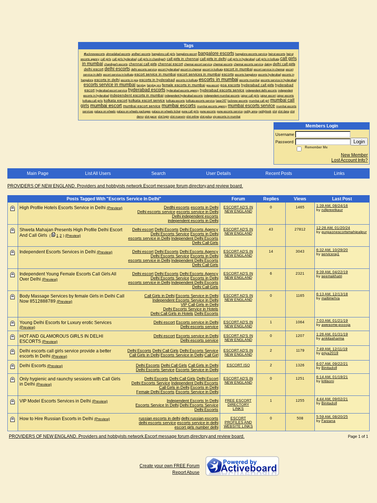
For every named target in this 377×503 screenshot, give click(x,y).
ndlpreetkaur (332, 210)
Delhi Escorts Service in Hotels (190, 309)
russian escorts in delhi (159, 418)
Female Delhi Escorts (155, 392)
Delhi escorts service (156, 212)
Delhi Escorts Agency (199, 229)
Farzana (328, 421)
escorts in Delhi (204, 207)
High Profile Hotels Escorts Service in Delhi (63, 207)
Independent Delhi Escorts (194, 238)
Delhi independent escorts (195, 216)
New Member (354, 155)
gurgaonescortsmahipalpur (344, 232)
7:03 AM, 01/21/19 (332, 321)
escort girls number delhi (196, 427)
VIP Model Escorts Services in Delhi (55, 401)
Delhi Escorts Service (170, 234)
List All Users (98, 173)
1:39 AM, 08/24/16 (332, 206)
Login (359, 141)
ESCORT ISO (238, 365)
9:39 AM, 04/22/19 (332, 272)
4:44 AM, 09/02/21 (332, 399)
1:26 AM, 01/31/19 (332, 334)
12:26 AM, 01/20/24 (333, 228)
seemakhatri (331, 276)
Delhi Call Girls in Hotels (172, 313)
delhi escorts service (157, 423)
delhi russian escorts (199, 418)
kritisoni (327, 381)
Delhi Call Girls (205, 242)
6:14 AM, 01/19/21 (332, 377)
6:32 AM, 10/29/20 (332, 250)
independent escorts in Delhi (193, 220)
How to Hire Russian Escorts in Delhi (56, 418)
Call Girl (211, 355)
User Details (218, 173)
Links (339, 173)
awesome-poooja (335, 325)
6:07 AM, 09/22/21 (332, 364)
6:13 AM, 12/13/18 (332, 294)
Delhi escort (143, 229)
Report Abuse (186, 472)
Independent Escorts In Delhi (192, 400)
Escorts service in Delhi (197, 322)
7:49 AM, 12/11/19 (332, 349)
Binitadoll (329, 368)
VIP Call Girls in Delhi (199, 304)
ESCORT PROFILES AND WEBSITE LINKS (238, 422)
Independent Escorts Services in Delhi (58, 251)
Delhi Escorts (167, 229)
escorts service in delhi (197, 423)
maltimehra (330, 298)
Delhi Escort (207, 378)
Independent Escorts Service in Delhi (185, 300)
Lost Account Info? (349, 160)
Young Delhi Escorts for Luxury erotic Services (66, 322)
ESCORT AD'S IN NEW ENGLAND (238, 209)
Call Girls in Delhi (159, 295)
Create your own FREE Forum (170, 465)
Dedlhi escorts (177, 207)
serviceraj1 (330, 254)
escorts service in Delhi (197, 212)
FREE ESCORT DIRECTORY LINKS (238, 404)
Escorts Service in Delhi (197, 295)
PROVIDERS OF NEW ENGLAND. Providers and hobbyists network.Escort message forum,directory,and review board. (125, 186)
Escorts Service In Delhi (157, 405)
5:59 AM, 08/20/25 (332, 417)
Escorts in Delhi (204, 234)
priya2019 (329, 353)
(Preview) (114, 208)
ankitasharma (332, 338)
